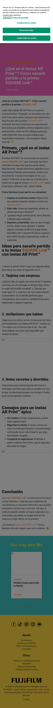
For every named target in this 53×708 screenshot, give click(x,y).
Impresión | (7, 18)
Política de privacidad (20, 18)
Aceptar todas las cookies (26, 38)
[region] (26, 21)
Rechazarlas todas (26, 30)
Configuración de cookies (26, 23)
